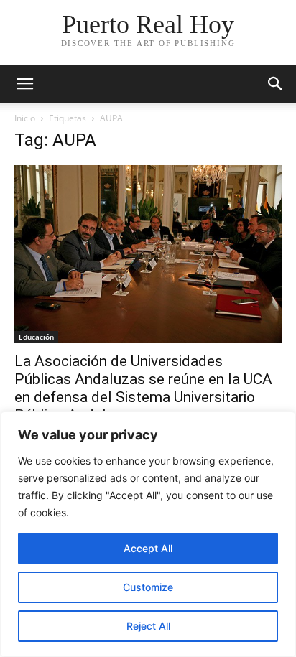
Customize (148, 587)
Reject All (148, 626)
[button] (24, 84)
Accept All (148, 548)
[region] (148, 534)
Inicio (24, 118)
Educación (36, 337)
